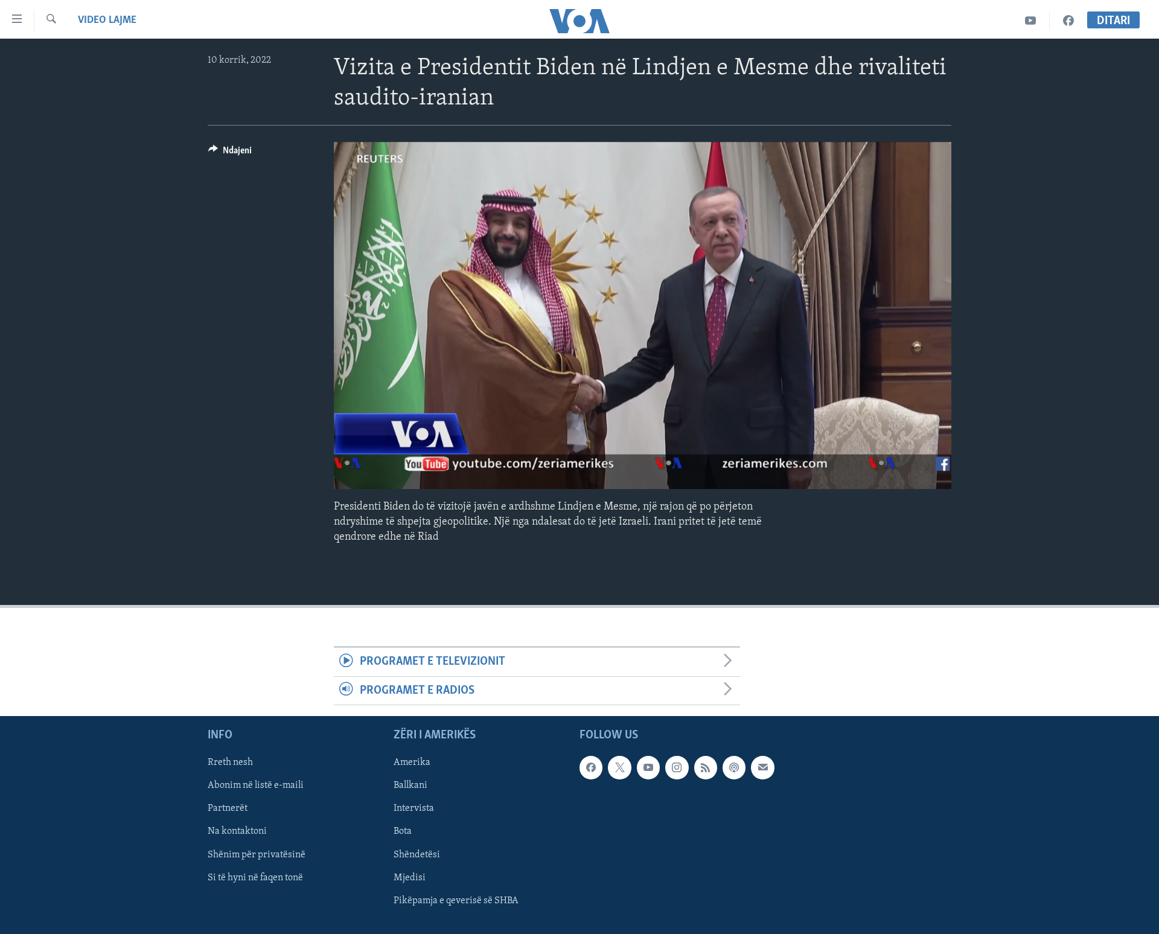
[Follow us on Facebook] (591, 767)
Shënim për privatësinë (256, 855)
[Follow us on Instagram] (676, 767)
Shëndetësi (417, 855)
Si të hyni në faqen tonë (255, 878)
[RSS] (705, 767)
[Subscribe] (762, 767)
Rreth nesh (230, 762)
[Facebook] (1068, 20)
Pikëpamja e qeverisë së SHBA (456, 901)
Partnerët (227, 809)
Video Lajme (107, 20)
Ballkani (410, 786)
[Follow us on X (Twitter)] (619, 767)
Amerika (412, 762)
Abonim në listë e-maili (256, 786)
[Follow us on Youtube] (648, 767)
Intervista (414, 809)
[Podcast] (734, 767)
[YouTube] (1031, 20)
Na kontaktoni (237, 832)
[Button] (230, 153)
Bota (403, 832)
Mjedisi (410, 878)
